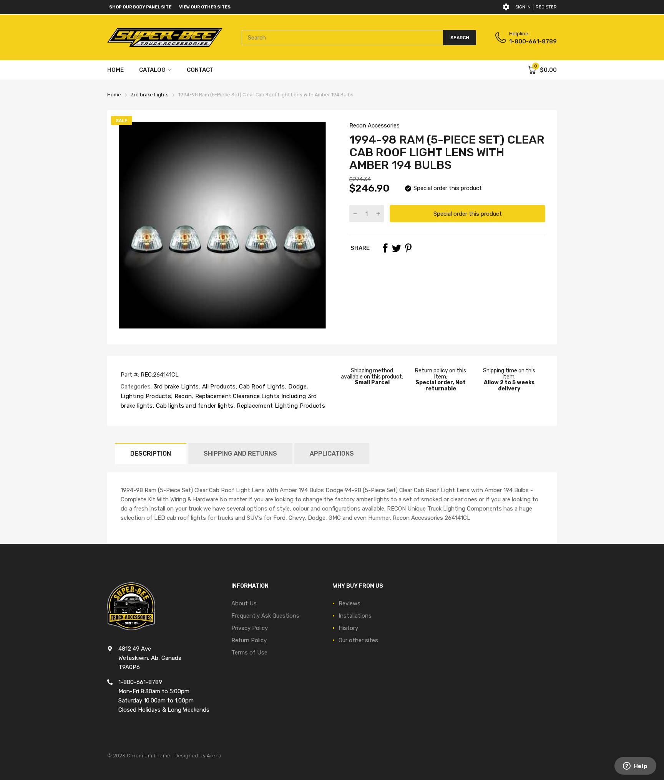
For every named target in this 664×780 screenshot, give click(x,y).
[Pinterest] (408, 248)
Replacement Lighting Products (280, 405)
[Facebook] (385, 248)
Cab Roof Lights (261, 386)
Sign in (523, 7)
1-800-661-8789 (533, 41)
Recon (182, 396)
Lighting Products (146, 396)
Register (546, 7)
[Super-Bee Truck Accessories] (164, 37)
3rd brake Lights (175, 386)
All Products (218, 386)
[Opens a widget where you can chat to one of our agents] (635, 766)
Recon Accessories (374, 125)
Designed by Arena (198, 756)
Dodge (297, 386)
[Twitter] (396, 248)
